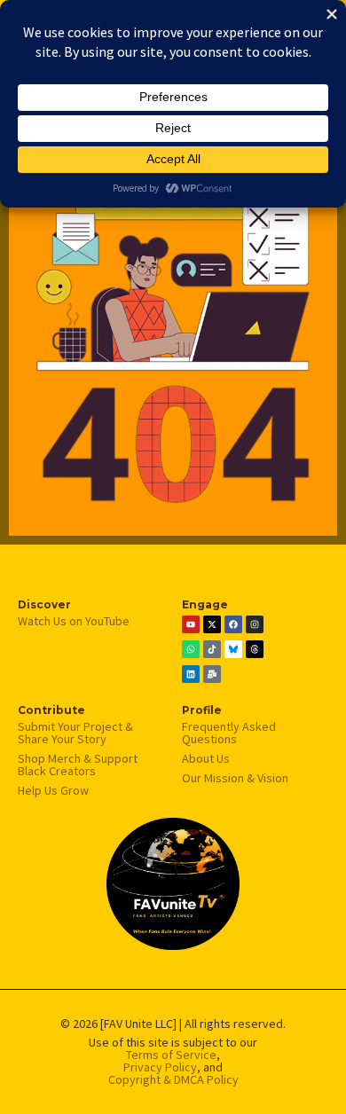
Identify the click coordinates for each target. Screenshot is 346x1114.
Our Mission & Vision (235, 778)
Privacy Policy (160, 1067)
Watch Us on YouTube (74, 621)
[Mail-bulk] (212, 674)
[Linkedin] (191, 674)
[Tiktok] (212, 649)
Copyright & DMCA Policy (173, 1079)
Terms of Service (171, 1055)
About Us (206, 758)
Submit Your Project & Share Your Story (75, 732)
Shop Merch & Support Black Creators (78, 764)
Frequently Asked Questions (229, 732)
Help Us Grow (53, 790)
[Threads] (254, 649)
